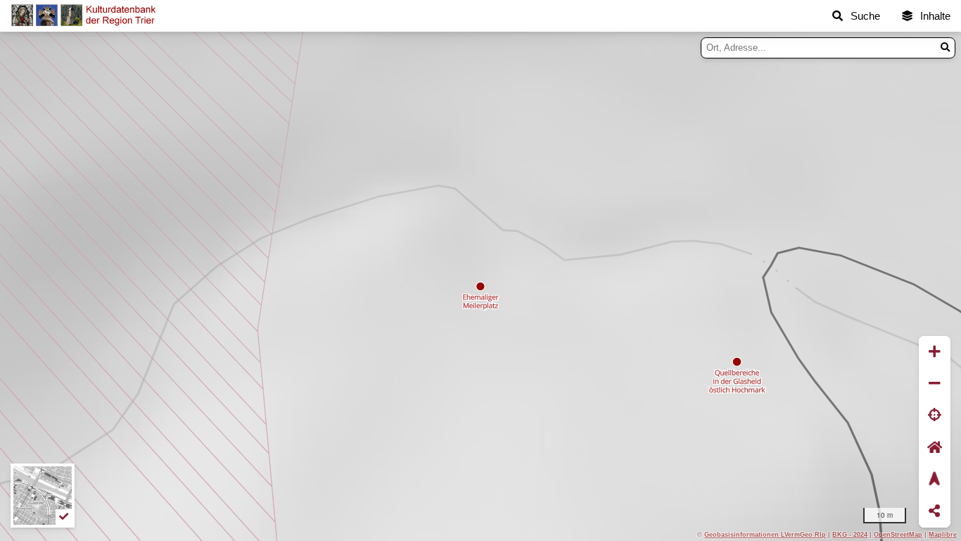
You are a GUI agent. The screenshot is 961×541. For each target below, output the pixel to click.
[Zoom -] (934, 383)
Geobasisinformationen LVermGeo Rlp (765, 534)
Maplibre (943, 534)
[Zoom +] (934, 352)
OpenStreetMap (898, 534)
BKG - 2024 (849, 534)
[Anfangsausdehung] (934, 448)
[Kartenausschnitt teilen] (934, 512)
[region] (480, 286)
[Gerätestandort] (934, 416)
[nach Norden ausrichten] (934, 479)
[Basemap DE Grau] (43, 496)
